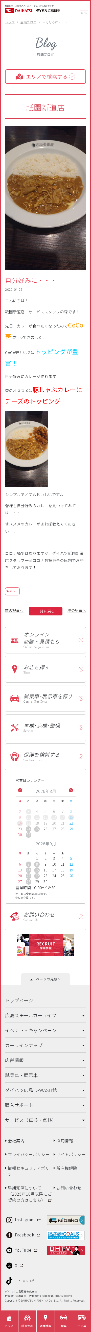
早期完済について (30, 1192)
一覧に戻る (45, 610)
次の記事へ (76, 610)
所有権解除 (66, 1166)
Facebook (25, 1233)
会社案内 (16, 1139)
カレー (13, 591)
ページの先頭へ (47, 977)
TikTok (22, 1278)
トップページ (19, 998)
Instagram (25, 1218)
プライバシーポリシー (29, 1152)
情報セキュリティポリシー (29, 1169)
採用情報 (64, 1139)
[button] (20, 790)
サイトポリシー (71, 1152)
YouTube (24, 1248)
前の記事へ (14, 610)
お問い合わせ (68, 1186)
